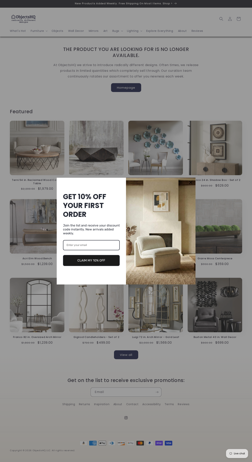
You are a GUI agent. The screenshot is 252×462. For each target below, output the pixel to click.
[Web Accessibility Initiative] (1, 452)
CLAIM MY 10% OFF (91, 260)
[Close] (190, 182)
